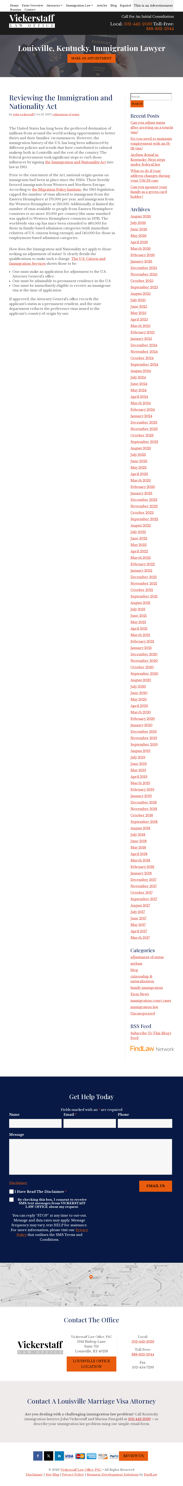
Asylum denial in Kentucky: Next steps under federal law (147, 160)
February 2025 (142, 332)
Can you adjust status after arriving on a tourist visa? (151, 127)
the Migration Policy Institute (56, 190)
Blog (113, 5)
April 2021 (138, 629)
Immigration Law (78, 5)
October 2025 (141, 281)
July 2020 (138, 687)
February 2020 (142, 719)
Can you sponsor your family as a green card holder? (148, 192)
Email (69, 1115)
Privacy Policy (73, 1474)
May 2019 (138, 770)
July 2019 (137, 757)
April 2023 (139, 474)
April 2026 (139, 242)
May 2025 (138, 313)
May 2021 (138, 622)
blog (134, 970)
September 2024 (144, 365)
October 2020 (142, 667)
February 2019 (142, 790)
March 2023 (140, 480)
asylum (136, 964)
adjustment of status (66, 114)
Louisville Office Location (91, 1364)
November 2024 (144, 352)
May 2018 (138, 848)
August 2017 (140, 905)
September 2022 (144, 519)
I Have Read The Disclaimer (40, 1192)
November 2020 (144, 661)
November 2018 (143, 809)
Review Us (133, 1456)
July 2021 (137, 609)
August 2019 (140, 751)
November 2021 (143, 583)
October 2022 (142, 513)
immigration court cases (150, 1001)
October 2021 (141, 590)
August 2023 (140, 448)
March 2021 (140, 635)
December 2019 (143, 732)
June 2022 (138, 538)
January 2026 (141, 261)
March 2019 (140, 783)
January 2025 (141, 339)
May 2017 (138, 925)
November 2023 (144, 429)
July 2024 (138, 377)
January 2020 (141, 725)
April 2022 (139, 551)
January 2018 (141, 873)
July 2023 (138, 455)
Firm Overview (32, 5)
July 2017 (137, 912)
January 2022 (141, 571)
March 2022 (140, 558)
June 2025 (138, 307)
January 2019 (141, 796)
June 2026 (138, 229)
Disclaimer (18, 1183)
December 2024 (143, 345)
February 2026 (142, 255)
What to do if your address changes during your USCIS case (150, 176)
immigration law (144, 1007)
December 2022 (143, 500)
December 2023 (143, 422)
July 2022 (138, 532)
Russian (15, 9)
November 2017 (143, 886)
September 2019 (144, 744)
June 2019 (138, 764)
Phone (123, 1115)
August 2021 (140, 603)
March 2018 (140, 860)
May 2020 (138, 699)
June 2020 (138, 693)
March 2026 (140, 249)
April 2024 (139, 397)
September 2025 (144, 287)
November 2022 (144, 506)
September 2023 (144, 442)
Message (16, 1135)
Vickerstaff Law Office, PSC (80, 1470)
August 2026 (140, 216)
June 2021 (138, 616)
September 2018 (144, 822)
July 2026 (138, 223)
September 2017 (143, 899)
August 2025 (140, 294)
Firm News (139, 994)
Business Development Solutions (113, 1474)
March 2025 (140, 326)
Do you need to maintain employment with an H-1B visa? (151, 143)
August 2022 (140, 526)
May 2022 (138, 545)
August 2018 (140, 828)
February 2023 (142, 487)
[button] (179, 1460)
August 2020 (140, 680)
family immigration (146, 988)
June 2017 (138, 918)
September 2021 (144, 596)
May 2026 (138, 236)
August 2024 (140, 371)
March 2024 (140, 403)
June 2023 (138, 461)
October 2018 (141, 815)
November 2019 (143, 738)
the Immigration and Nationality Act (75, 162)
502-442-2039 (138, 24)
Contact (29, 9)
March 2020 (140, 712)
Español (125, 5)
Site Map (52, 1474)
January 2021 (141, 648)
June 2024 (138, 384)
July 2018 (137, 835)
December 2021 (143, 577)
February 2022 (142, 564)
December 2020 (143, 654)
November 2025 (143, 274)
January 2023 (141, 493)
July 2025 (138, 300)
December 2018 (143, 802)
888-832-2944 (160, 28)
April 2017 (138, 931)
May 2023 (138, 468)
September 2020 (144, 674)
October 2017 (141, 893)
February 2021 (142, 641)
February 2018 (142, 867)
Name (14, 1115)
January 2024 (141, 416)
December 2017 (143, 880)
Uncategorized (142, 1014)
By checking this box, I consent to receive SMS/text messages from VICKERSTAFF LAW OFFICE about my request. (52, 1203)
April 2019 (138, 777)
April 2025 (139, 319)
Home (14, 5)
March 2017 (140, 938)
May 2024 (138, 390)
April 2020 (139, 706)
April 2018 (138, 854)
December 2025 (143, 268)
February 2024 (142, 410)
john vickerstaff (23, 114)
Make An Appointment (91, 58)
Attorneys (53, 5)
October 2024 (142, 358)
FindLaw (150, 1474)
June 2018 (138, 841)
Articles (102, 5)
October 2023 (142, 435)
